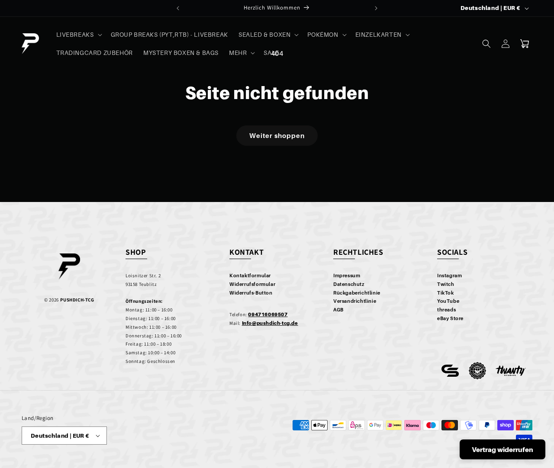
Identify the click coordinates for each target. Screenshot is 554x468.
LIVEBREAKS (75, 34)
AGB (338, 310)
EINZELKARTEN (378, 34)
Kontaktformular (250, 275)
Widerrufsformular (252, 284)
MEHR (238, 52)
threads (446, 310)
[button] (78, 35)
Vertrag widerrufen (502, 449)
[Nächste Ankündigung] (376, 8)
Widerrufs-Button (251, 293)
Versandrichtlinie (354, 301)
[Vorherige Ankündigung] (177, 8)
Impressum (346, 275)
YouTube (448, 301)
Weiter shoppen (277, 135)
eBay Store (450, 318)
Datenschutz (348, 284)
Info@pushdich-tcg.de (270, 323)
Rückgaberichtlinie (356, 293)
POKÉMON (322, 34)
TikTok (445, 293)
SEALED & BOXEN (264, 34)
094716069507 (267, 314)
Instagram (449, 275)
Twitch (445, 284)
